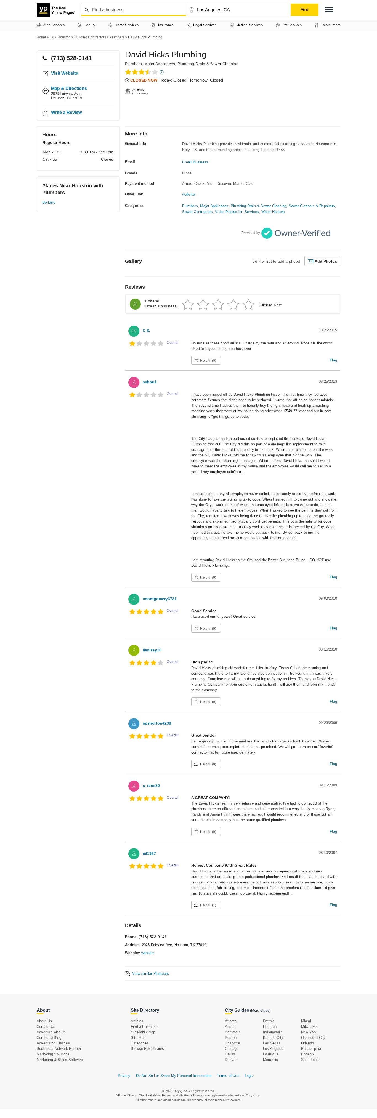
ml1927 (149, 853)
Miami (306, 1021)
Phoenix (307, 1054)
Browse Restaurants (147, 1049)
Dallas (230, 1054)
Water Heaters (273, 212)
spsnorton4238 (157, 723)
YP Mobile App (143, 1032)
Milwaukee (309, 1026)
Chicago (231, 1049)
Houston (270, 1026)
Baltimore (233, 1032)
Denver (231, 1060)
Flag (333, 360)
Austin (230, 1026)
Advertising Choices (53, 1043)
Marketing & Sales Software (60, 1060)
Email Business (195, 162)
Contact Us (46, 1026)
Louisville (270, 1054)
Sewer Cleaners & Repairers (312, 206)
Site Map (138, 1038)
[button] (329, 9)
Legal (249, 1076)
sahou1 (150, 382)
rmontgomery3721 (160, 599)
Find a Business (144, 1026)
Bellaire (49, 202)
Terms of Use (228, 1076)
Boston (231, 1038)
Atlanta (231, 1021)
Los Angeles (273, 1049)
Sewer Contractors (197, 212)
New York (309, 1032)
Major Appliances (159, 64)
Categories (139, 1043)
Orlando (307, 1043)
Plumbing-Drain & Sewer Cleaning (207, 64)
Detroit (268, 1021)
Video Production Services (237, 212)
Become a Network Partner (59, 1049)
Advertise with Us (51, 1032)
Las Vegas (271, 1043)
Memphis (270, 1060)
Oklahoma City (313, 1038)
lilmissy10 (152, 650)
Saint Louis (310, 1060)
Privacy (124, 1076)
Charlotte (232, 1043)
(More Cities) (260, 1010)
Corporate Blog (49, 1038)
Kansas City (273, 1038)
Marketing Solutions (53, 1054)
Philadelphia (311, 1049)
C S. (146, 330)
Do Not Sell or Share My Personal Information (174, 1076)
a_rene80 (151, 785)
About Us (44, 1021)
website (188, 194)
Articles (137, 1021)
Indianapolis (273, 1032)
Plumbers (133, 64)
